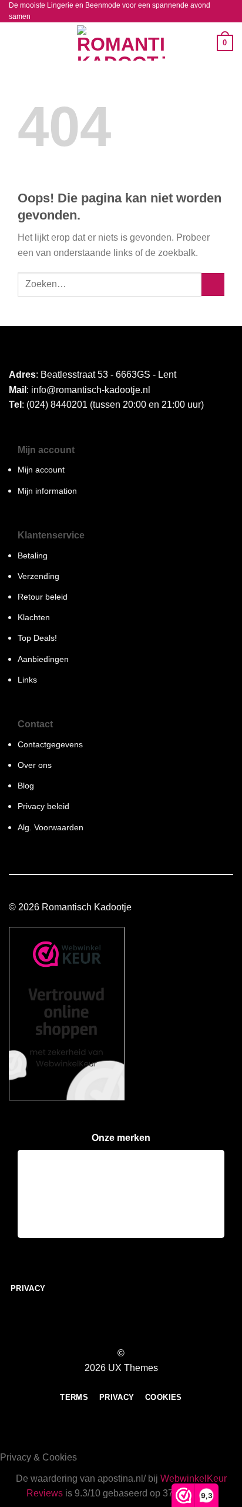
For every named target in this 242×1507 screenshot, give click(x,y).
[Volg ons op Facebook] (99, 1331)
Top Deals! (37, 638)
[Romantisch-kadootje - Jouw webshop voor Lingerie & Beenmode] (121, 43)
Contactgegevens (50, 744)
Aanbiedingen (43, 659)
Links (27, 679)
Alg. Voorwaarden (50, 827)
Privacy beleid (43, 806)
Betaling (33, 555)
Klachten (34, 617)
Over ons (35, 765)
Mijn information (47, 490)
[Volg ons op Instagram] (114, 1331)
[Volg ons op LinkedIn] (142, 1331)
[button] (16, 43)
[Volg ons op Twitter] (128, 1331)
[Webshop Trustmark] (67, 1013)
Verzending (38, 576)
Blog (26, 785)
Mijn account (41, 469)
